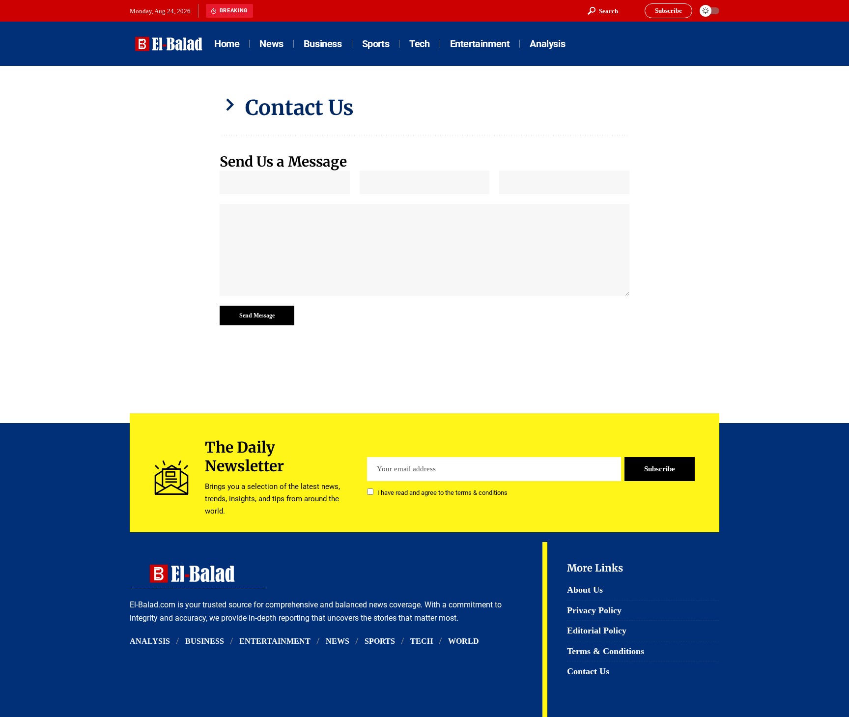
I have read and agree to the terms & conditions (442, 492)
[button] (603, 10)
